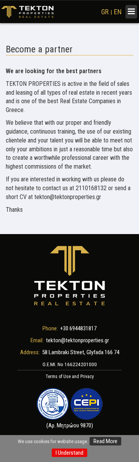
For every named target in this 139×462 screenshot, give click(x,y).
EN (118, 12)
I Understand (69, 452)
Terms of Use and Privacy (70, 376)
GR (104, 12)
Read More (105, 441)
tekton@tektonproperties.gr (77, 340)
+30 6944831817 (78, 328)
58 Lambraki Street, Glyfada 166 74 (80, 352)
